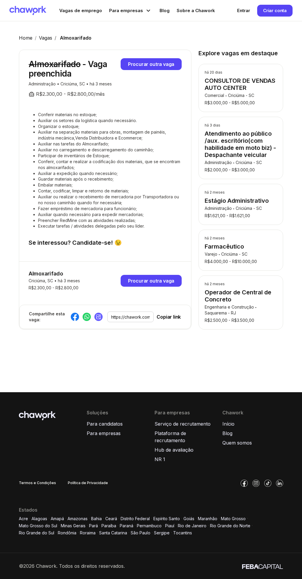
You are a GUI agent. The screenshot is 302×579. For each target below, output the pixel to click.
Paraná (126, 525)
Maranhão (207, 518)
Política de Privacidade (88, 483)
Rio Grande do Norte (230, 525)
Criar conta (275, 10)
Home (25, 38)
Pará (93, 525)
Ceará (111, 518)
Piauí (169, 525)
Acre (23, 518)
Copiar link (169, 317)
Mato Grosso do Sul (38, 525)
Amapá (57, 518)
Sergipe (162, 532)
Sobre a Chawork (196, 10)
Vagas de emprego (80, 10)
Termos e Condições (37, 483)
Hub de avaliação (174, 450)
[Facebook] (75, 317)
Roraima (88, 532)
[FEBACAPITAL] (262, 566)
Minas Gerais (73, 525)
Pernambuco (149, 525)
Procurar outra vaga (151, 64)
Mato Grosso (233, 518)
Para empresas (104, 433)
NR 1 (160, 459)
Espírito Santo (166, 518)
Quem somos (237, 443)
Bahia (96, 518)
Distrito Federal (135, 518)
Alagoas (39, 518)
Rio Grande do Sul (36, 532)
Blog (165, 10)
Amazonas (78, 518)
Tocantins (182, 532)
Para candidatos (105, 424)
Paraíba (108, 525)
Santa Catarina (113, 532)
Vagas (45, 38)
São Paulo (140, 532)
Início (228, 424)
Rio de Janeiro (192, 525)
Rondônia (67, 532)
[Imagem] (98, 317)
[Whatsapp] (87, 317)
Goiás (188, 518)
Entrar (243, 10)
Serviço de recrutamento (183, 424)
